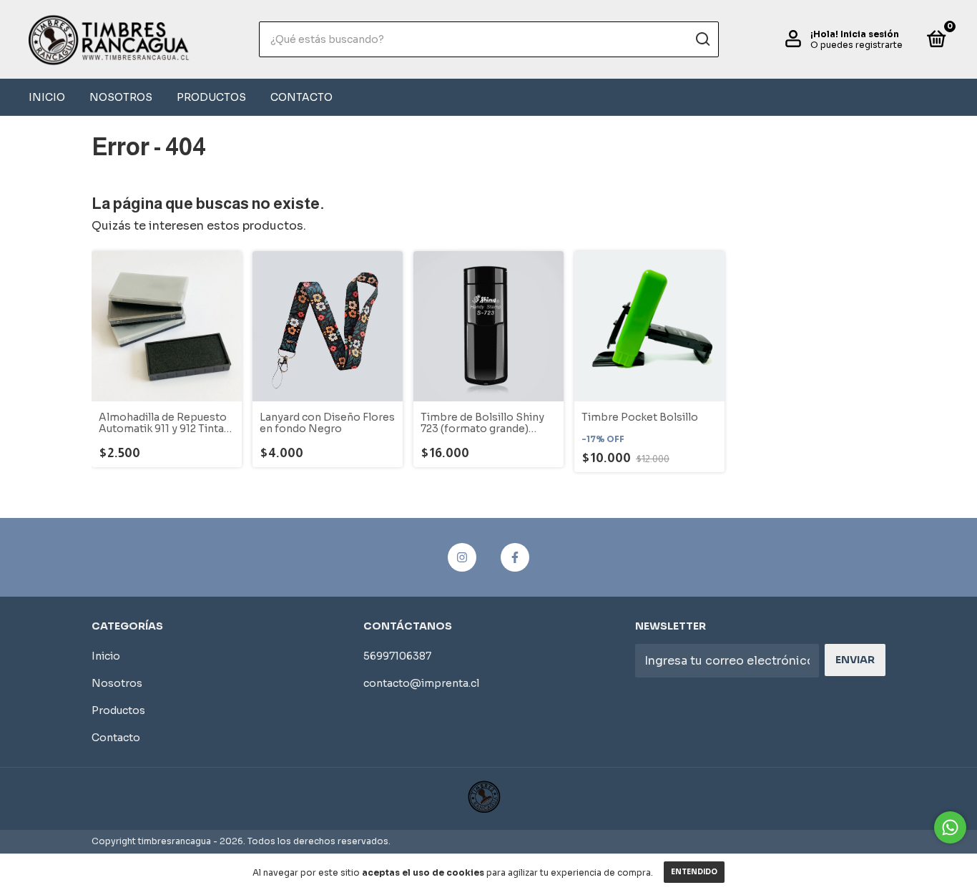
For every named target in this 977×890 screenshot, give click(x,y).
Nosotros (120, 97)
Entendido (694, 871)
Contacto (301, 97)
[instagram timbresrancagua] (462, 557)
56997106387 (397, 656)
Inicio (47, 97)
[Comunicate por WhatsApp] (950, 827)
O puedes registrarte (856, 44)
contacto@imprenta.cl (421, 683)
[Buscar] (702, 39)
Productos (211, 97)
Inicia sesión (869, 34)
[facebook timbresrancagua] (515, 557)
